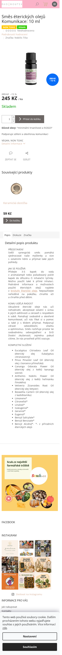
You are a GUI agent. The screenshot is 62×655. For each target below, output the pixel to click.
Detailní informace (12, 143)
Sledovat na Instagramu (29, 594)
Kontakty (6, 610)
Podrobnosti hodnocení (14, 34)
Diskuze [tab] (17, 235)
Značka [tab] (27, 235)
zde (4, 628)
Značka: (16, 37)
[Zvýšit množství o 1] (13, 117)
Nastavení (30, 636)
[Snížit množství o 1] (13, 121)
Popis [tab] (7, 235)
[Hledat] (37, 4)
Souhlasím (30, 647)
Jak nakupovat (9, 606)
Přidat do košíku (32, 119)
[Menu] (54, 4)
